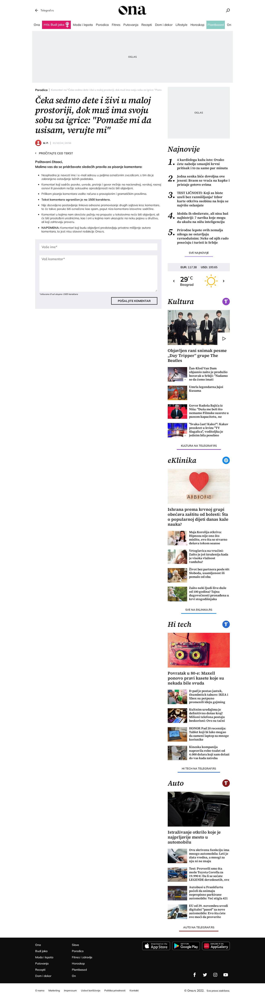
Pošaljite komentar (134, 301)
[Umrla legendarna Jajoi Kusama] (177, 393)
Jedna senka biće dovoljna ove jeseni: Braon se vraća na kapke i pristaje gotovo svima (199, 180)
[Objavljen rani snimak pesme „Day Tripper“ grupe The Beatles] (199, 327)
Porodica (41, 90)
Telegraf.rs (47, 10)
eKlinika (182, 460)
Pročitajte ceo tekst (54, 153)
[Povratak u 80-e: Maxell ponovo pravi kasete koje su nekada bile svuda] (199, 650)
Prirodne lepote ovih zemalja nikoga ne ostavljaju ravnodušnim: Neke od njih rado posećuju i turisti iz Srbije (198, 236)
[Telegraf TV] (226, 975)
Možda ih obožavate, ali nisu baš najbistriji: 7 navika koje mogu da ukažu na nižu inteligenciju (198, 217)
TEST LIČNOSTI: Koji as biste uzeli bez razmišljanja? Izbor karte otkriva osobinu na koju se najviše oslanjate (198, 199)
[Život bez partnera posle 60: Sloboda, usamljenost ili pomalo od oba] (177, 575)
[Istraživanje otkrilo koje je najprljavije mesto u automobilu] (199, 809)
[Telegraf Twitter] (205, 975)
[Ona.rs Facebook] (194, 975)
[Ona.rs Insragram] (215, 975)
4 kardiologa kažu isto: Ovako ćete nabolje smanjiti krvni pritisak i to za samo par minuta (198, 164)
